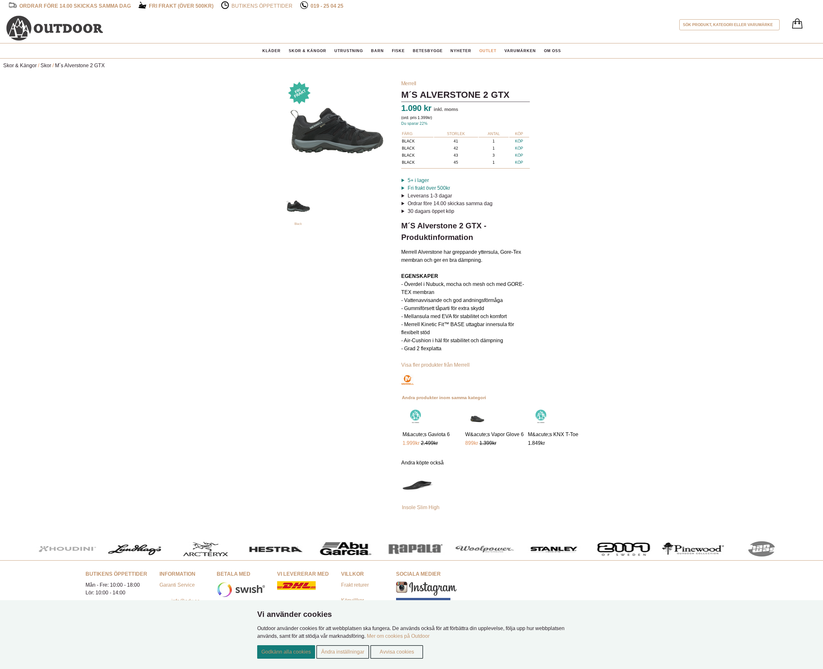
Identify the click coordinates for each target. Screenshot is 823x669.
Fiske (398, 51)
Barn (377, 51)
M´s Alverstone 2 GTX (80, 65)
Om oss (552, 51)
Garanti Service (177, 585)
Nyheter (460, 51)
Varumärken (520, 51)
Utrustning (348, 51)
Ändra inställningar (342, 652)
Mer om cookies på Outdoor (398, 636)
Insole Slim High (420, 507)
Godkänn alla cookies (286, 652)
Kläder (271, 51)
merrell (409, 83)
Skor (46, 65)
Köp (519, 141)
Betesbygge (428, 51)
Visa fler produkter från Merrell (435, 365)
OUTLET (487, 51)
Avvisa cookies (397, 652)
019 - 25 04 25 (327, 6)
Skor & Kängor (307, 51)
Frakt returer (355, 585)
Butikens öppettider (262, 6)
